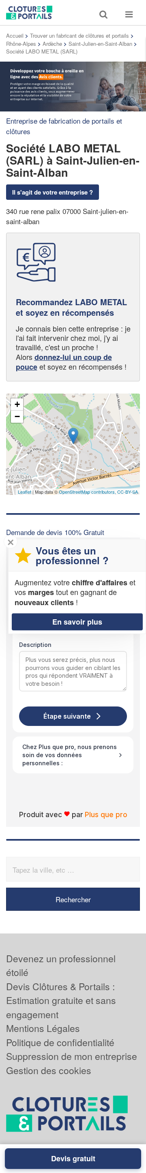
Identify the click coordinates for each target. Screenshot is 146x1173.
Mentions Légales (43, 1028)
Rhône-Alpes (21, 43)
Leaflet (24, 491)
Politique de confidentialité (60, 1042)
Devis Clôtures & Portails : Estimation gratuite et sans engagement (61, 1000)
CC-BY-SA (127, 491)
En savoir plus (77, 621)
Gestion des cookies (48, 1070)
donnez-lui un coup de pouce (64, 362)
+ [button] (17, 404)
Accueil (15, 35)
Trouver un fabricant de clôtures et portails (79, 35)
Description (35, 644)
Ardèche (52, 43)
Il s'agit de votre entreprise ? (52, 192)
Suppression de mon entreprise (71, 1056)
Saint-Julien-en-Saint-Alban (100, 43)
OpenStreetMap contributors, (88, 491)
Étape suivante (67, 716)
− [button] (17, 416)
